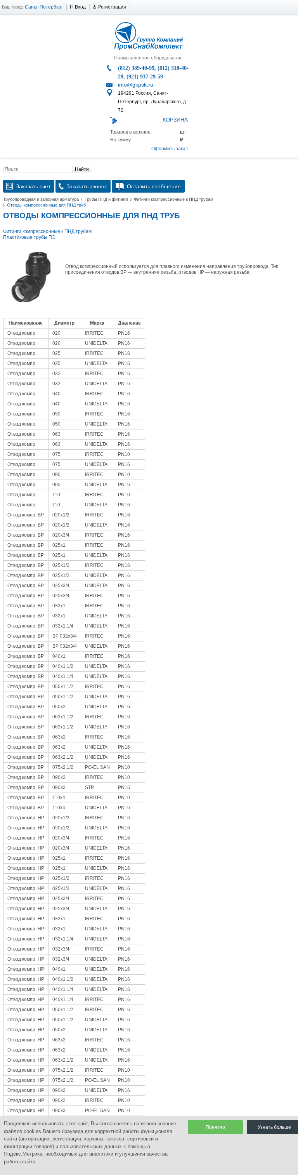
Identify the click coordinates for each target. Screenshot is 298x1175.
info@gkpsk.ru (135, 85)
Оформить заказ (169, 148)
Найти (82, 169)
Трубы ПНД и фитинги (106, 199)
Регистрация (112, 7)
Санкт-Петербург (44, 7)
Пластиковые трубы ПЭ (29, 237)
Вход (80, 7)
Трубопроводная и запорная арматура (41, 199)
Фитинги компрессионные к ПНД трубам (173, 199)
